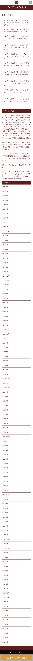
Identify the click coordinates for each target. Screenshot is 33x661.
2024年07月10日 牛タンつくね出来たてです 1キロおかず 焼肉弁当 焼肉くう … (16, 38)
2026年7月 (5, 191)
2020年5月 (5, 517)
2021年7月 (5, 454)
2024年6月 (5, 303)
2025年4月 (5, 258)
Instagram (16, 648)
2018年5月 (5, 624)
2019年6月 (5, 566)
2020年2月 (5, 530)
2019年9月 (5, 553)
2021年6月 (5, 459)
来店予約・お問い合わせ (16, 657)
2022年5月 (5, 410)
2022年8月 (5, 396)
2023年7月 (5, 352)
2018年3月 (5, 633)
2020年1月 (5, 535)
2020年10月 (5, 495)
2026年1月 (5, 218)
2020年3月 (5, 526)
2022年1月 (5, 428)
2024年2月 (5, 320)
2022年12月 (5, 378)
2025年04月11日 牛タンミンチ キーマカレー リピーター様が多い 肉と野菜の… (16, 23)
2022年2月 (5, 423)
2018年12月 (5, 593)
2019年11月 (5, 544)
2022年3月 (5, 419)
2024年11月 (5, 280)
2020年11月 (5, 490)
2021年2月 (5, 477)
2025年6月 (5, 249)
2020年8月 (5, 503)
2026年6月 (5, 195)
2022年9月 (5, 392)
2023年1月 (5, 374)
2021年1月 (5, 481)
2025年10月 (5, 231)
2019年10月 (5, 548)
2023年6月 (5, 356)
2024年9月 (5, 289)
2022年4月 (5, 414)
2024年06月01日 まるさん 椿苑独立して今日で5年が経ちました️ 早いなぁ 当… (16, 56)
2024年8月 (5, 294)
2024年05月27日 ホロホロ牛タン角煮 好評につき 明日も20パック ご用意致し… (16, 101)
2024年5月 (5, 307)
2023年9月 (5, 343)
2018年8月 (5, 611)
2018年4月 (5, 628)
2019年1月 (5, 588)
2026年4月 (5, 204)
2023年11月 (5, 334)
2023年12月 (5, 329)
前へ (3, 109)
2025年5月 (5, 253)
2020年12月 (5, 486)
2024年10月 (5, 285)
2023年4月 (5, 365)
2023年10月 (5, 338)
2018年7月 (5, 615)
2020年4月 (5, 521)
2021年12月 (5, 432)
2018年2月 (5, 637)
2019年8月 (5, 557)
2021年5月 (5, 463)
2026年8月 (5, 187)
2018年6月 (5, 619)
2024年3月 (5, 316)
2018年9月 (5, 606)
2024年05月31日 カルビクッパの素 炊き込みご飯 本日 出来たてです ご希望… (16, 65)
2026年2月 (5, 213)
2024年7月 (5, 298)
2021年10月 (5, 441)
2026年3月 (5, 209)
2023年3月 (5, 370)
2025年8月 (5, 240)
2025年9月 (5, 236)
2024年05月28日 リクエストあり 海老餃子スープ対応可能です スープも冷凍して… (16, 92)
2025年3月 (5, 262)
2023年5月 (5, 361)
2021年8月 (5, 450)
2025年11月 (5, 227)
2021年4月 (5, 468)
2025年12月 (5, 222)
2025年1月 (5, 271)
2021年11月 (5, 436)
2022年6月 (5, 405)
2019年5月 (5, 570)
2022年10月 (5, 387)
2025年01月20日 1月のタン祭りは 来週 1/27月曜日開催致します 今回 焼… (16, 30)
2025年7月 (5, 245)
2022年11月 (5, 383)
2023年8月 (5, 347)
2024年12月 (5, 276)
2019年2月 (5, 584)
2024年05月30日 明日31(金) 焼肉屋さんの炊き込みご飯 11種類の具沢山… (16, 74)
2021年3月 (5, 472)
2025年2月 (5, 267)
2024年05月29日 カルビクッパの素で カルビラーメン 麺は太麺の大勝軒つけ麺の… (16, 83)
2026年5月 (5, 200)
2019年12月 (5, 539)
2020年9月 (5, 499)
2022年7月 (5, 401)
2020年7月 (5, 508)
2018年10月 (5, 602)
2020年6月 (5, 512)
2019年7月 (5, 562)
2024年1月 (5, 325)
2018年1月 (5, 642)
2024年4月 (5, 311)
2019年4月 (5, 575)
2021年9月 (5, 445)
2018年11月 (5, 597)
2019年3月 (5, 579)
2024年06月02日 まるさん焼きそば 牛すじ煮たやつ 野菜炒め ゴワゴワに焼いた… (16, 47)
